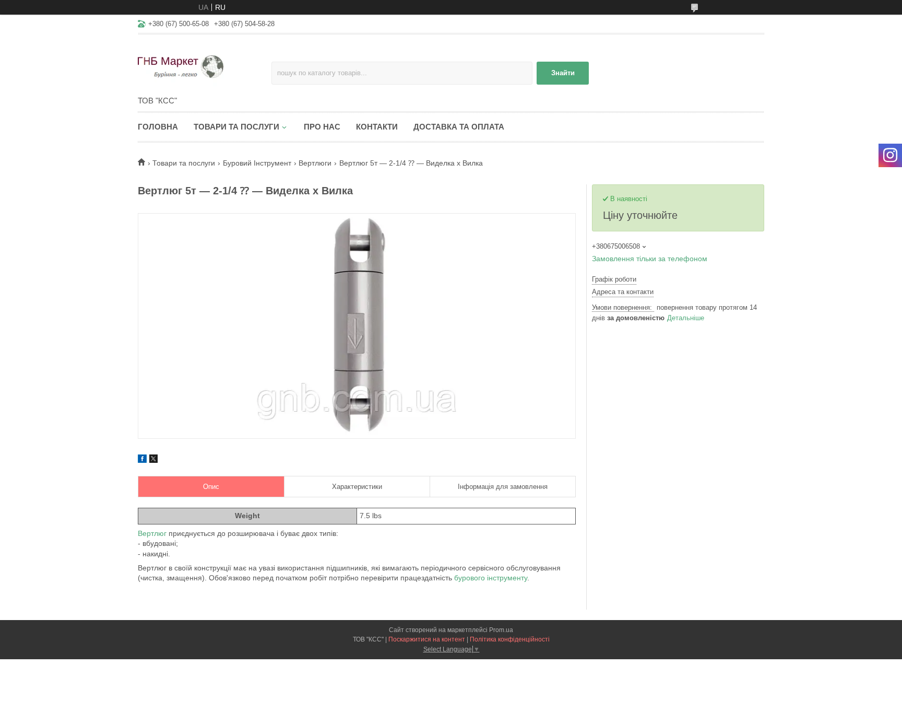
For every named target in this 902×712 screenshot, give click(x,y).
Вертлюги (315, 163)
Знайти (563, 73)
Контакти (377, 127)
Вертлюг (152, 533)
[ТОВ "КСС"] (204, 66)
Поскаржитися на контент (426, 639)
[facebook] (142, 460)
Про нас (322, 127)
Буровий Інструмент (257, 163)
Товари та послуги (236, 127)
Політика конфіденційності (510, 639)
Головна (158, 127)
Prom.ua (501, 630)
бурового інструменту (490, 578)
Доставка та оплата (458, 127)
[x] (153, 460)
